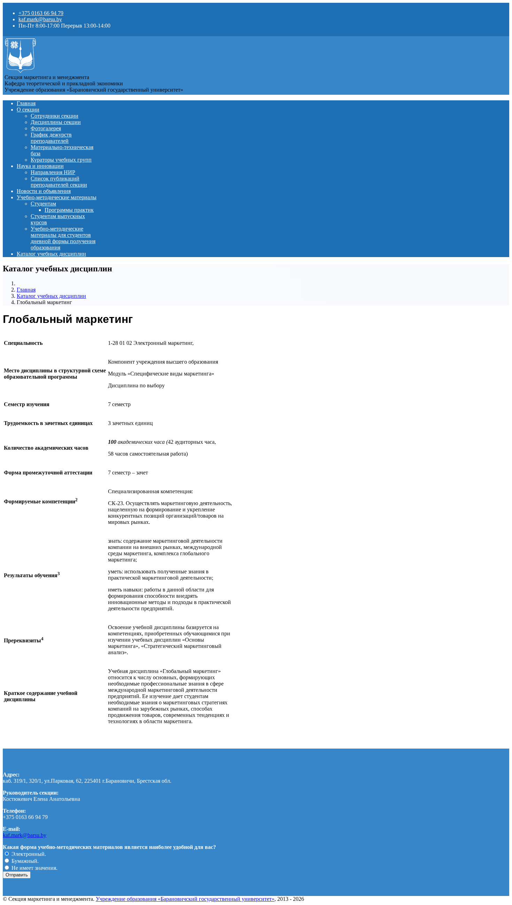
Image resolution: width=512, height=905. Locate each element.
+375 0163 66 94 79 (40, 13)
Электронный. (28, 854)
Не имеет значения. (33, 868)
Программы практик (69, 210)
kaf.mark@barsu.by (40, 19)
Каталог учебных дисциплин (51, 254)
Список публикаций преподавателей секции (59, 182)
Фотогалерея (46, 128)
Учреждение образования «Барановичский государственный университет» (185, 899)
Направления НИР (53, 172)
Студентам (43, 204)
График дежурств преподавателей (51, 138)
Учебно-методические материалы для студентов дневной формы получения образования (63, 238)
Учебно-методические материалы (56, 197)
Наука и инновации (40, 166)
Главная (26, 103)
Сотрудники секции (54, 116)
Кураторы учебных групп (61, 160)
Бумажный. (24, 861)
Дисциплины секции (56, 122)
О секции (28, 110)
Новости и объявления (44, 191)
